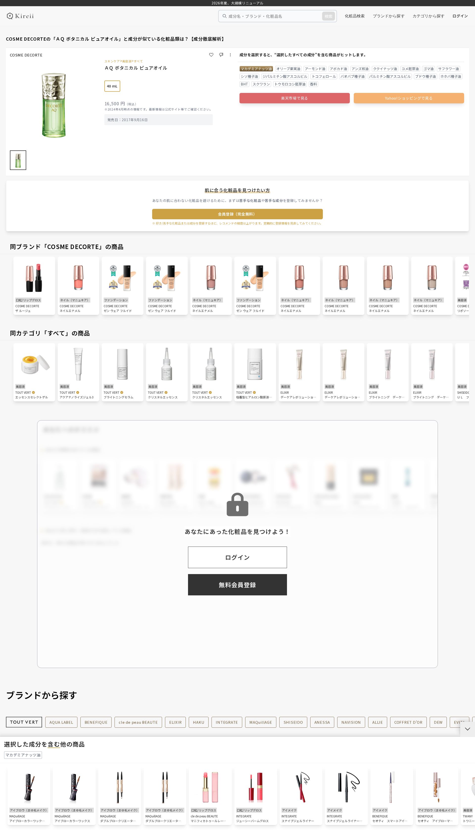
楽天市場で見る (294, 98)
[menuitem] (355, 16)
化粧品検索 (355, 16)
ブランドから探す (389, 16)
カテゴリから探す (429, 16)
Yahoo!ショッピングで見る (409, 98)
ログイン (460, 15)
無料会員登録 (237, 584)
